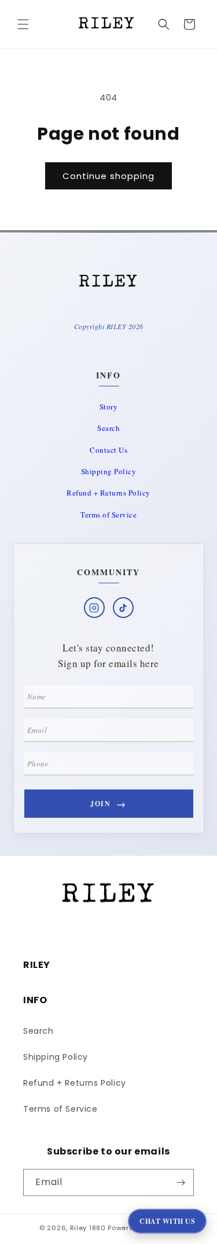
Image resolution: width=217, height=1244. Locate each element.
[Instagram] (94, 607)
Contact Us (108, 450)
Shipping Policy (109, 471)
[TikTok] (123, 607)
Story (109, 406)
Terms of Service (108, 514)
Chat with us (167, 1221)
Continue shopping (108, 176)
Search (108, 428)
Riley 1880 (88, 1227)
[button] (23, 24)
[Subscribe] (180, 1182)
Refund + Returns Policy (108, 492)
